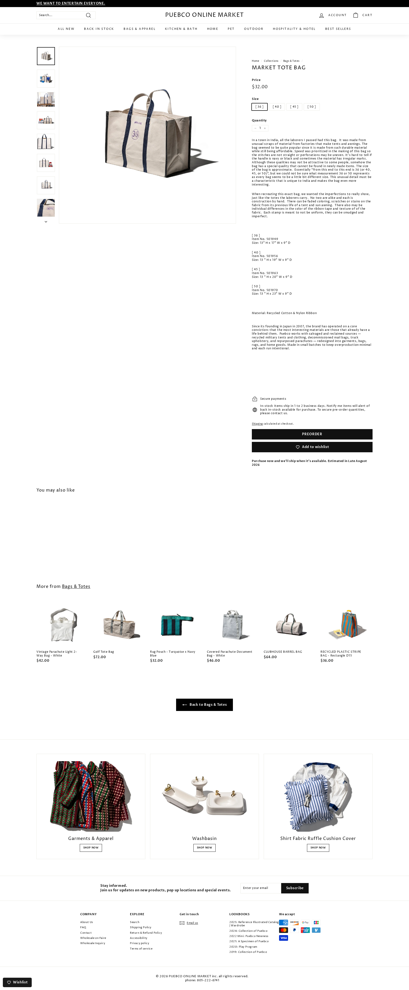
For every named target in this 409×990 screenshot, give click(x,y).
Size (255, 99)
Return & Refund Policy (146, 933)
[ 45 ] (294, 107)
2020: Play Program (243, 947)
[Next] (45, 221)
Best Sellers (338, 29)
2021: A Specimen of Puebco (249, 941)
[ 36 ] (259, 107)
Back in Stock (99, 29)
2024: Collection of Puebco (248, 931)
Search (135, 922)
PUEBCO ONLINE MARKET (204, 15)
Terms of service (141, 948)
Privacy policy (139, 943)
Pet (231, 29)
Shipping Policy (140, 927)
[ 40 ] (277, 107)
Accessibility (138, 938)
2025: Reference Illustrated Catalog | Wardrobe (254, 923)
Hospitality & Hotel (294, 29)
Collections (271, 61)
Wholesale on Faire (93, 938)
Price (256, 80)
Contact (86, 933)
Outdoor (253, 29)
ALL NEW (66, 29)
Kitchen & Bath (181, 29)
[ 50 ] (311, 107)
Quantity (259, 121)
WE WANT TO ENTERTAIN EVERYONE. (70, 3)
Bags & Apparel (140, 29)
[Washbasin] (204, 796)
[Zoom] (147, 135)
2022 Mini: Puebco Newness (248, 936)
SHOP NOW (91, 847)
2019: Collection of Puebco (248, 952)
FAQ (83, 927)
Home (212, 29)
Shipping (257, 424)
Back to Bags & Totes (208, 704)
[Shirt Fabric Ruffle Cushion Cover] (318, 796)
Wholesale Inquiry (92, 943)
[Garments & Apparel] (91, 796)
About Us (86, 922)
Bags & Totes (291, 61)
